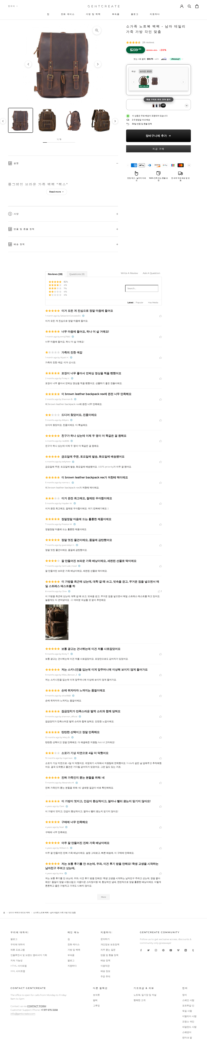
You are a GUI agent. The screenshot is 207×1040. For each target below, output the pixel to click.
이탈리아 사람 (189, 1016)
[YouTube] (171, 950)
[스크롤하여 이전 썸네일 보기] (3, 121)
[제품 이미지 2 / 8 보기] (47, 120)
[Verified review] (83, 316)
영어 (184, 994)
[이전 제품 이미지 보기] (28, 64)
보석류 (96, 994)
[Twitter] (148, 950)
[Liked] (160, 315)
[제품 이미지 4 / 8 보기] (101, 120)
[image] (57, 622)
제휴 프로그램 (18, 949)
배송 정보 (105, 971)
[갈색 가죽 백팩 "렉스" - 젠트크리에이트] (63, 64)
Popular (139, 302)
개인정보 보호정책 (110, 944)
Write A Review (129, 273)
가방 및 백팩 (74, 949)
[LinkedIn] (186, 950)
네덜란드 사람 (189, 1026)
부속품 (71, 955)
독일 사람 (187, 1010)
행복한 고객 (140, 1000)
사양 (16, 213)
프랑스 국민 (188, 1021)
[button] (158, 59)
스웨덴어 (186, 1032)
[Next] (183, 82)
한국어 (11, 6)
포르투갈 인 (188, 1005)
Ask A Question (151, 273)
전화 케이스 (74, 944)
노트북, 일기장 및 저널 (145, 994)
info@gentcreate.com (23, 1013)
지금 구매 (158, 148)
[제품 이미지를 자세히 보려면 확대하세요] (97, 30)
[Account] (182, 6)
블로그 (14, 939)
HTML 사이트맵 (19, 965)
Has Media (153, 302)
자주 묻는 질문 (108, 949)
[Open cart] (197, 6)
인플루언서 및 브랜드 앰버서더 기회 (29, 955)
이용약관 (105, 965)
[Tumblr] (193, 950)
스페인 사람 (188, 1000)
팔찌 (95, 1000)
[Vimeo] (178, 950)
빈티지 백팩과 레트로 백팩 (19, 912)
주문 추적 (105, 976)
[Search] (189, 6)
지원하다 (72, 965)
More (103, 897)
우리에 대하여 (18, 944)
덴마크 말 (187, 1037)
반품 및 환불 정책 (24, 229)
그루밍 (96, 1005)
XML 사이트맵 (18, 971)
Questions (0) (77, 274)
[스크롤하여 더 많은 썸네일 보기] (115, 121)
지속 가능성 (16, 960)
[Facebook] (141, 950)
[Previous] (134, 82)
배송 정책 (19, 244)
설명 (16, 163)
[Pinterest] (163, 950)
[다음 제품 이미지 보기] (98, 64)
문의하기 (105, 939)
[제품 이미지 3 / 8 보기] (74, 120)
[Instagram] (156, 950)
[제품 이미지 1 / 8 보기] (20, 120)
